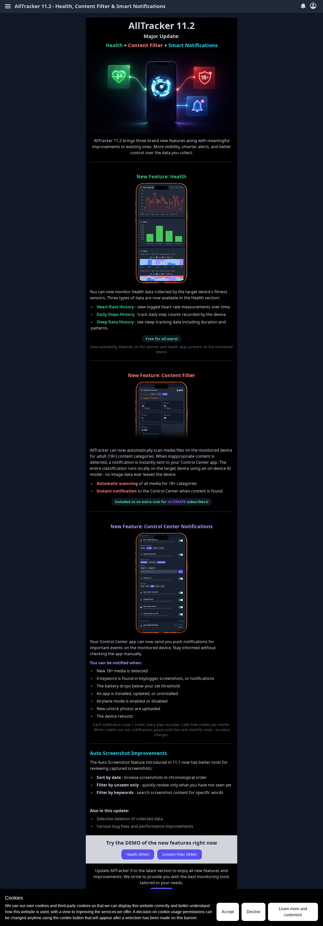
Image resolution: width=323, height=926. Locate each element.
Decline (253, 912)
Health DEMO (137, 854)
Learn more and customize (293, 912)
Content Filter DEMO (179, 854)
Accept (228, 912)
